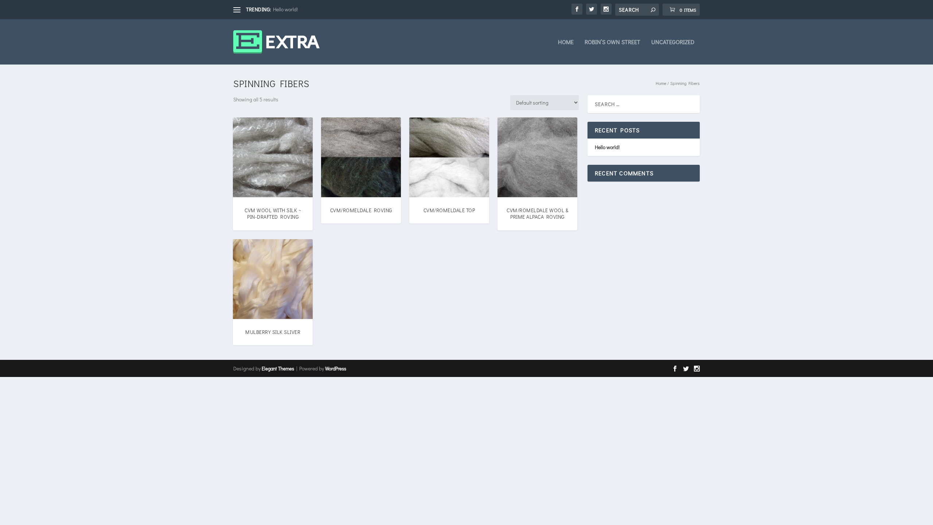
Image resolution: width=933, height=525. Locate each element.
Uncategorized (672, 42)
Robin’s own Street (612, 42)
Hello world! (285, 9)
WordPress (335, 368)
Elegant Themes (278, 368)
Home (566, 42)
